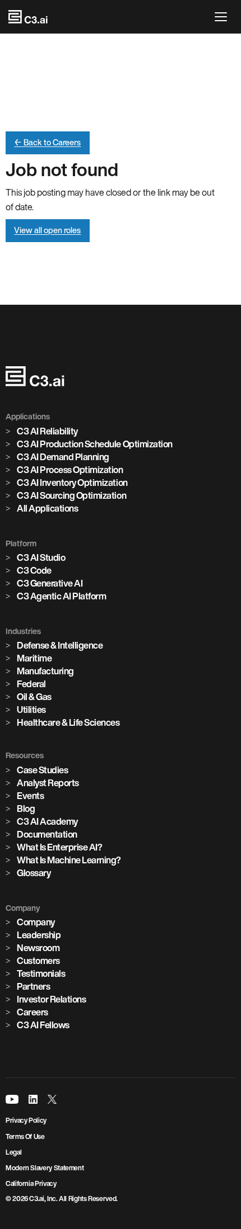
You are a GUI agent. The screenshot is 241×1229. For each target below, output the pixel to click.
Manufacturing (45, 671)
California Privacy (31, 1183)
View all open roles (47, 230)
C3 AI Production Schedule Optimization (95, 443)
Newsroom (38, 947)
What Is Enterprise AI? (59, 847)
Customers (38, 960)
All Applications (47, 508)
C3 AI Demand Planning (63, 456)
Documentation (47, 834)
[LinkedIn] (33, 1099)
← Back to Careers (47, 142)
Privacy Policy (26, 1120)
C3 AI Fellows (43, 1024)
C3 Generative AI (49, 583)
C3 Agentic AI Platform (61, 596)
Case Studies (42, 769)
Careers (32, 1012)
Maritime (34, 658)
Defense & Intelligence (60, 645)
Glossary (33, 872)
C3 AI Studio (41, 557)
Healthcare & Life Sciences (68, 722)
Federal (31, 683)
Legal (13, 1152)
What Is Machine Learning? (69, 859)
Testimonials (41, 973)
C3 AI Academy (47, 821)
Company (36, 922)
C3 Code (34, 570)
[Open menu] (224, 17)
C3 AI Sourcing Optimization (71, 495)
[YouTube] (12, 1099)
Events (30, 795)
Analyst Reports (48, 782)
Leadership (39, 934)
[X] (52, 1099)
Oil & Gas (34, 696)
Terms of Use (25, 1136)
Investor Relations (51, 999)
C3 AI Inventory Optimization (72, 482)
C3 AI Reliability (47, 431)
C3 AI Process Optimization (70, 469)
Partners (33, 986)
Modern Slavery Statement (45, 1167)
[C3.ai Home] (28, 16)
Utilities (31, 709)
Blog (26, 808)
